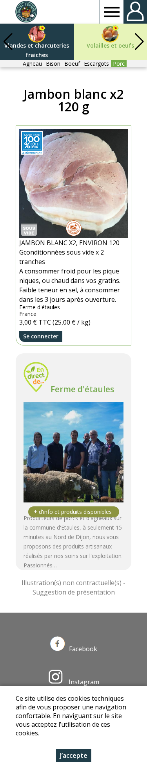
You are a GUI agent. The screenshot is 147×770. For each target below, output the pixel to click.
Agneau (32, 63)
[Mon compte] (135, 12)
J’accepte (73, 755)
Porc (119, 63)
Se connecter (40, 336)
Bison (53, 63)
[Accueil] (26, 12)
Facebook (83, 648)
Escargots (96, 63)
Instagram (83, 682)
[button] (139, 42)
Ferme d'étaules (82, 389)
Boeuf (72, 63)
